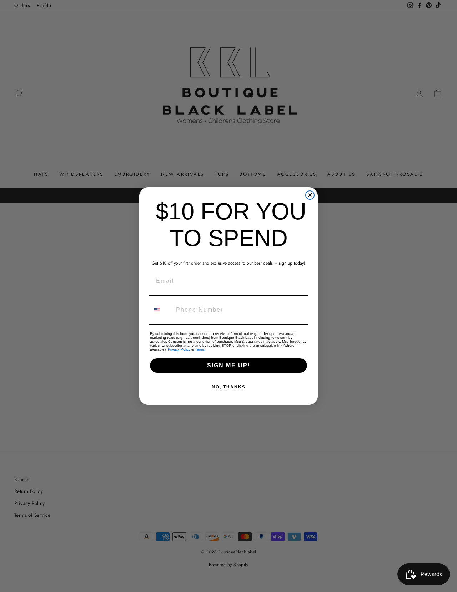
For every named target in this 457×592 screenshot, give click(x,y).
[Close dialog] (310, 195)
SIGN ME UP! (228, 365)
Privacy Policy (179, 349)
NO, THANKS (229, 386)
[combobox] (161, 310)
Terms (200, 349)
